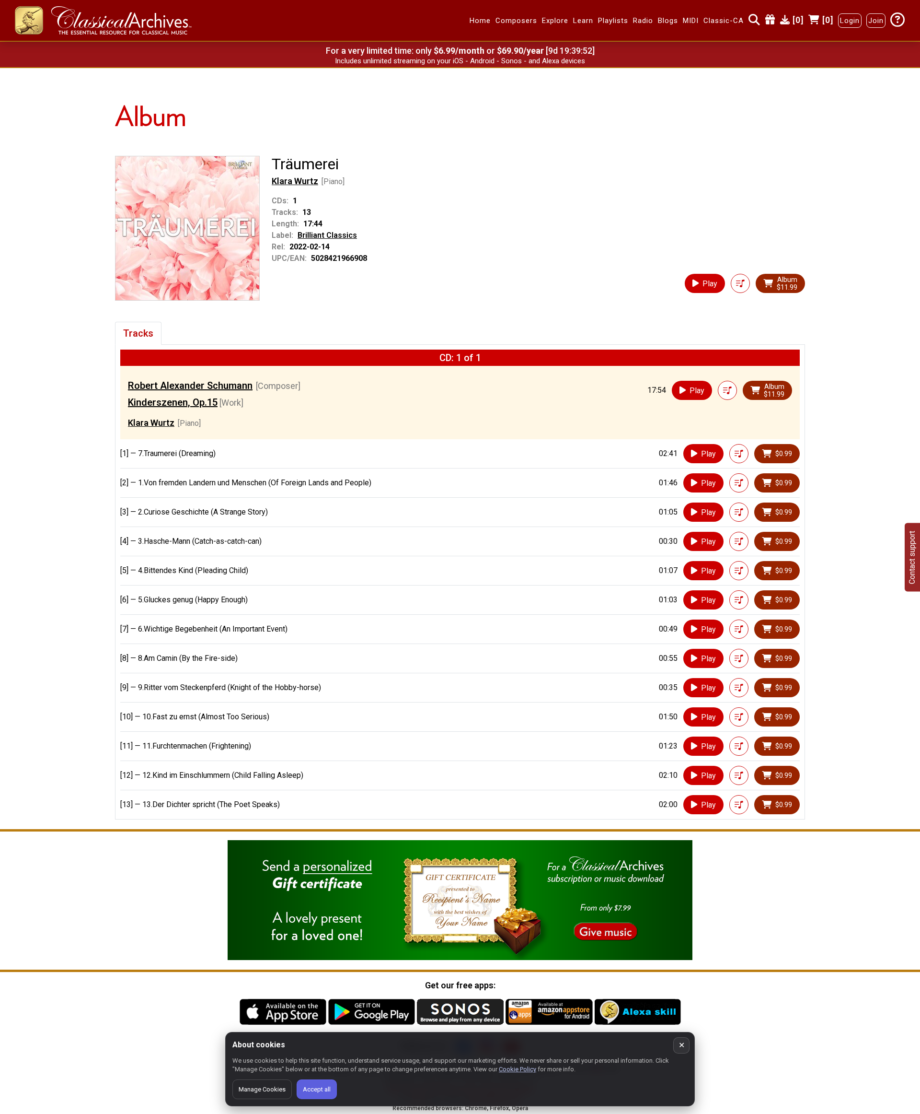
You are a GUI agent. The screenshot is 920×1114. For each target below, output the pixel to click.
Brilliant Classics (327, 235)
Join (876, 20)
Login (850, 20)
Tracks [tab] (138, 333)
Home (480, 20)
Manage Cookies (262, 1089)
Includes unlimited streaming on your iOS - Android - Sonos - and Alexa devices (460, 61)
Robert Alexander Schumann (190, 385)
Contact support (912, 557)
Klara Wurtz (295, 181)
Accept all (317, 1089)
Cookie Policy (517, 1069)
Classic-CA (723, 20)
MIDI (691, 20)
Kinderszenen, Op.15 (173, 402)
